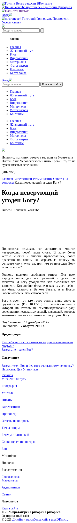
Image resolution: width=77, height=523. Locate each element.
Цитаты (7, 400)
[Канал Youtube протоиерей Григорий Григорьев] (37, 7)
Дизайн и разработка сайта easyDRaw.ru (40, 519)
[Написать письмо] (15, 11)
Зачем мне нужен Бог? (17, 349)
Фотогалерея (19, 65)
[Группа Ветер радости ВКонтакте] (27, 3)
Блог (13, 54)
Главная (15, 47)
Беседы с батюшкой (15, 434)
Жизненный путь (22, 50)
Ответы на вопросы (15, 420)
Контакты (17, 69)
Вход (5, 15)
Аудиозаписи (11, 487)
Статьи (6, 494)
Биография (9, 386)
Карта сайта (18, 73)
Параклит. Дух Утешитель (20, 369)
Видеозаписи (19, 58)
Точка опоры (11, 427)
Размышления (42, 179)
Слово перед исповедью (19, 441)
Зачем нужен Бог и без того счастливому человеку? (38, 365)
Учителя (7, 393)
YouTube (33, 210)
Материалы (18, 62)
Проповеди (9, 413)
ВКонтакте (18, 210)
